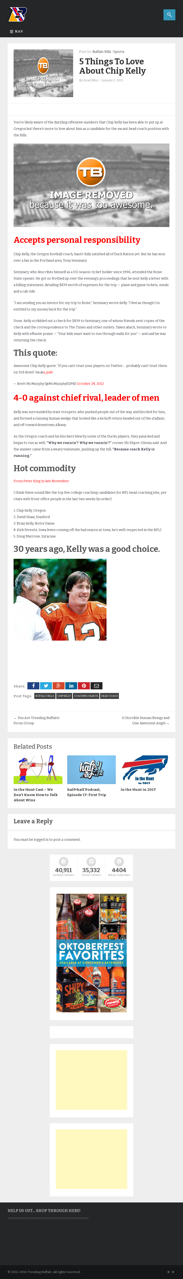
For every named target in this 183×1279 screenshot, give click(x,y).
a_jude (48, 372)
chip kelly (64, 696)
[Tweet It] (46, 685)
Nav (19, 31)
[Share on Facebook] (33, 685)
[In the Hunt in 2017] (145, 783)
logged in (41, 840)
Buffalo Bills (101, 52)
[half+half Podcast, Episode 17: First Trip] (91, 783)
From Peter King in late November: (42, 481)
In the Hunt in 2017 (138, 789)
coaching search (86, 696)
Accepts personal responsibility (77, 240)
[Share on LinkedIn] (71, 685)
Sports (118, 52)
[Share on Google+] (59, 685)
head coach (109, 696)
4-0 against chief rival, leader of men (86, 398)
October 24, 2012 (90, 384)
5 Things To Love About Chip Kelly (112, 66)
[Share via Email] (96, 685)
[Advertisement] (91, 1080)
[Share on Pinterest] (84, 685)
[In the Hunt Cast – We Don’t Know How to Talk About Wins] (38, 783)
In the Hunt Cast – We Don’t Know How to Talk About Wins (36, 794)
